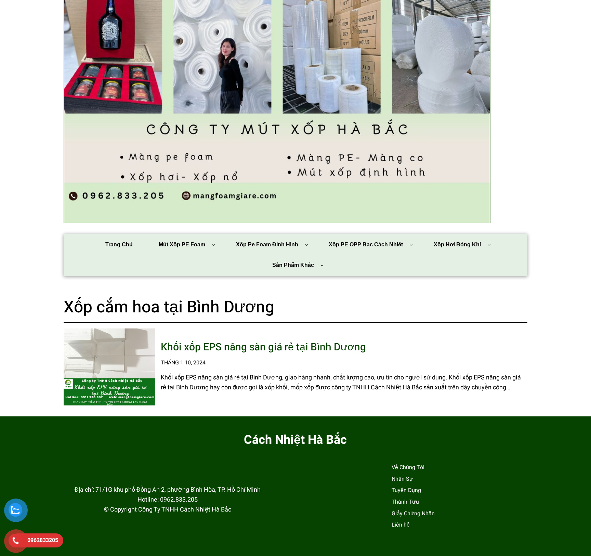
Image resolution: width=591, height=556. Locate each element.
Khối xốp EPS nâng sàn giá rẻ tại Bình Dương (263, 347)
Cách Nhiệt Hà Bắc (295, 440)
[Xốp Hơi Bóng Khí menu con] (489, 244)
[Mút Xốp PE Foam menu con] (213, 244)
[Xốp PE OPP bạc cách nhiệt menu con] (411, 244)
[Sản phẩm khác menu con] (322, 265)
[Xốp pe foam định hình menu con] (306, 244)
